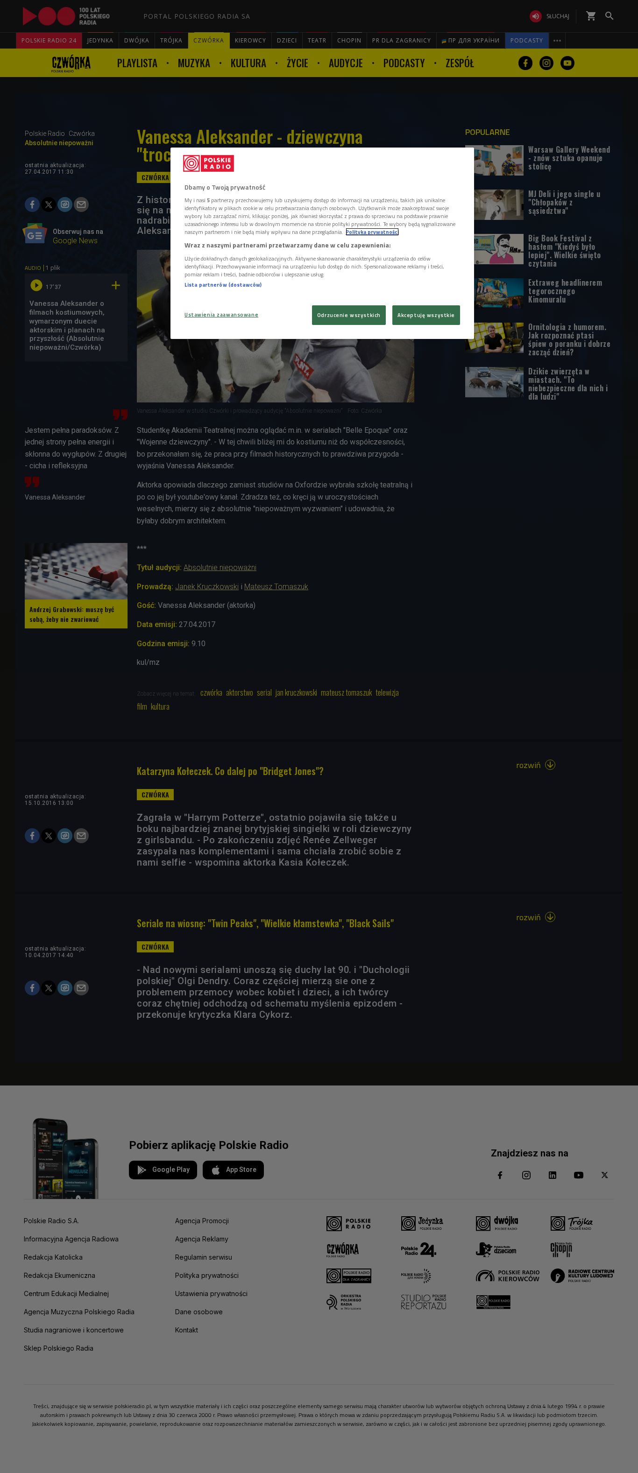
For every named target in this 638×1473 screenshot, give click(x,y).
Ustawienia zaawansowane (221, 314)
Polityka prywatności (372, 232)
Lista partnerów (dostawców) (223, 285)
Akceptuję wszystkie (426, 315)
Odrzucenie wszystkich (349, 315)
